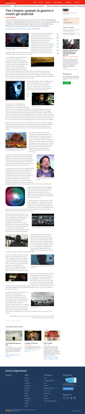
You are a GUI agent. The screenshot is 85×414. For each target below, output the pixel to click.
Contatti (45, 396)
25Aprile (27, 378)
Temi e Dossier (57, 2)
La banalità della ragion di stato (13, 344)
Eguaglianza (12, 354)
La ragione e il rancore (31, 343)
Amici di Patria (47, 393)
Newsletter (46, 398)
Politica (11, 355)
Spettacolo (36, 29)
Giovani (45, 357)
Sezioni (48, 2)
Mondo (7, 355)
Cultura (7, 354)
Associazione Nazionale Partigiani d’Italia (21, 409)
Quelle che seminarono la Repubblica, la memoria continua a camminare (63, 6)
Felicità (26, 350)
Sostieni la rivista (68, 388)
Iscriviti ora (66, 82)
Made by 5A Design (76, 410)
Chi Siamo (68, 2)
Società (15, 355)
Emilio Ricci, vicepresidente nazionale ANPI (70, 57)
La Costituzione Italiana (49, 380)
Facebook (64, 398)
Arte (51, 356)
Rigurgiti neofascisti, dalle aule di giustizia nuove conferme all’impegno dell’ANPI (70, 53)
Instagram (71, 398)
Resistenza (27, 388)
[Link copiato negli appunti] (57, 47)
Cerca (76, 2)
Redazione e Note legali (49, 388)
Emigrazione (18, 354)
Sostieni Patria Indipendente (50, 401)
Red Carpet (7, 329)
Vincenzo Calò (46, 345)
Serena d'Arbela (8, 346)
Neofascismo (51, 357)
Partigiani (56, 357)
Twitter (67, 398)
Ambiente (27, 401)
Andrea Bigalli (10, 17)
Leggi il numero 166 (68, 22)
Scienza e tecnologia (24, 29)
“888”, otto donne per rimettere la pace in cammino (23, 6)
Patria (10, 2)
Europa (26, 406)
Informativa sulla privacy (15, 410)
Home (35, 2)
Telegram (74, 398)
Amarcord (46, 385)
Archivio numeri (47, 390)
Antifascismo (46, 356)
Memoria (27, 390)
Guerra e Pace (11, 29)
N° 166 (41, 2)
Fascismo (55, 356)
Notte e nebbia (48, 343)
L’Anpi (45, 383)
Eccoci (45, 378)
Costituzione (27, 383)
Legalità (26, 403)
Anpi (64, 69)
